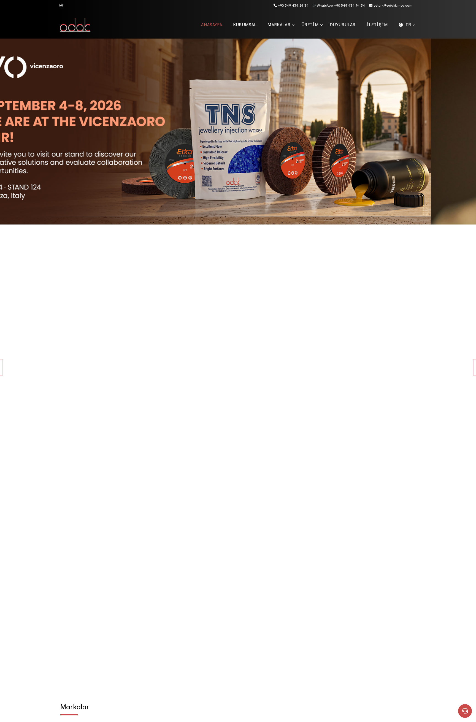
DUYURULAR (343, 24)
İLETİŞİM (377, 24)
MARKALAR (278, 24)
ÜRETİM (310, 24)
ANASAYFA (211, 24)
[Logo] (79, 25)
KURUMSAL (245, 24)
